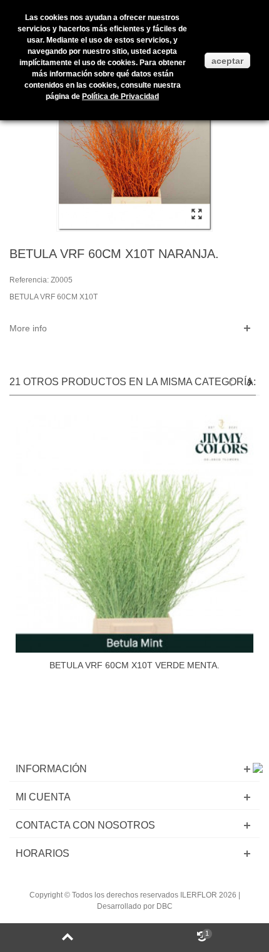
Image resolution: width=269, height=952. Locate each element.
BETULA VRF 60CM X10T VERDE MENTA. (134, 665)
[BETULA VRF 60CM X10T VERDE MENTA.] (134, 534)
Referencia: (29, 280)
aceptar (227, 61)
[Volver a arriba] (67, 937)
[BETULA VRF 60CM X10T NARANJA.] (196, 215)
